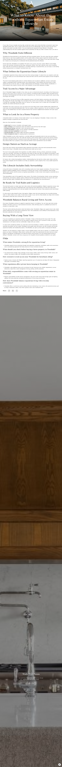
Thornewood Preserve (15, 99)
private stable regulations (18, 136)
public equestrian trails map (18, 106)
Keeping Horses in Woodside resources (27, 59)
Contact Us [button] (31, 683)
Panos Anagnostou (24, 234)
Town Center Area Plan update (37, 63)
